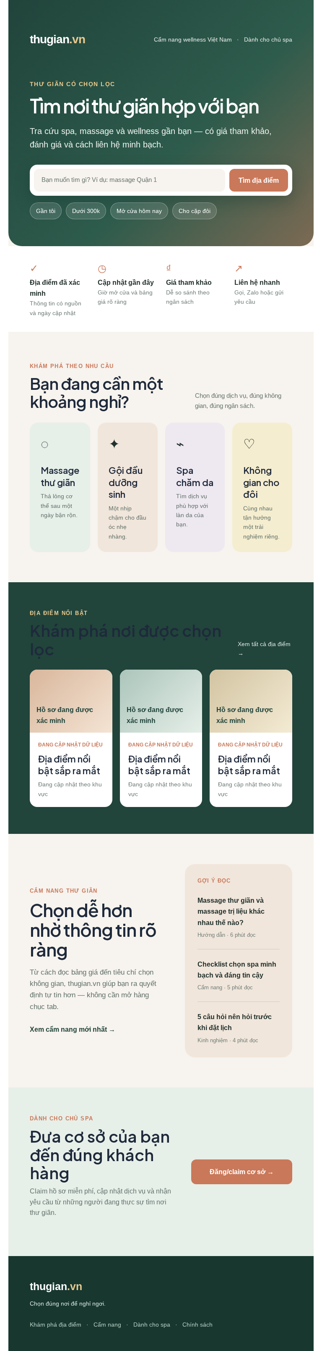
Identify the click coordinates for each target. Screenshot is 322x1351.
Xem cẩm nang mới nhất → (72, 1029)
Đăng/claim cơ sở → (242, 1171)
